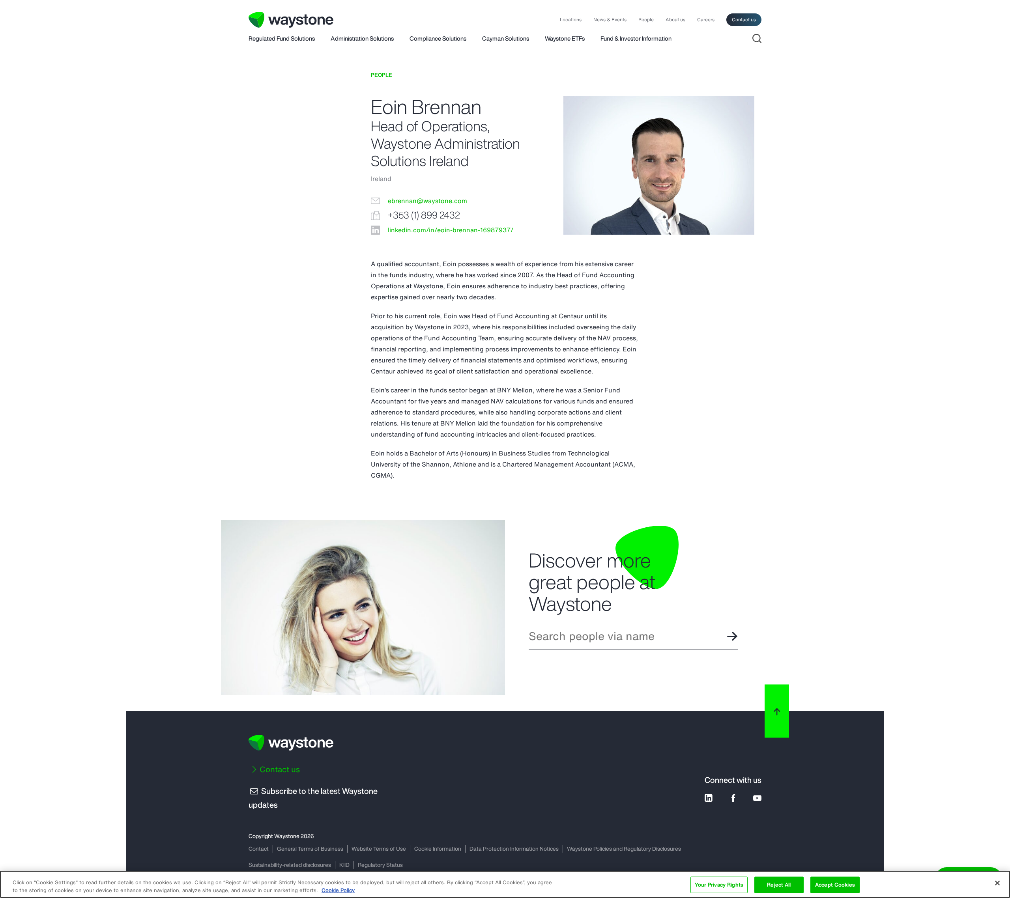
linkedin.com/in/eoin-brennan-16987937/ (450, 230)
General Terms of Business (310, 848)
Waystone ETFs (565, 39)
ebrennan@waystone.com (427, 201)
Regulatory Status (380, 865)
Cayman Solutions (505, 39)
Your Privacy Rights (719, 885)
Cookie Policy (338, 890)
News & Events (610, 19)
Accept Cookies (835, 885)
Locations (571, 19)
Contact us (744, 19)
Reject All (779, 885)
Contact (259, 848)
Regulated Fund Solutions (282, 39)
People (646, 19)
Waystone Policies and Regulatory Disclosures (624, 848)
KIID (344, 865)
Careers (705, 19)
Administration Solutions (362, 39)
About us (675, 19)
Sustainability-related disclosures (290, 865)
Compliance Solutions (438, 39)
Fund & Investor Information (635, 39)
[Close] (997, 883)
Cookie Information (437, 848)
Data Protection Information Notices (514, 848)
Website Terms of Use (379, 848)
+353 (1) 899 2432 (424, 215)
